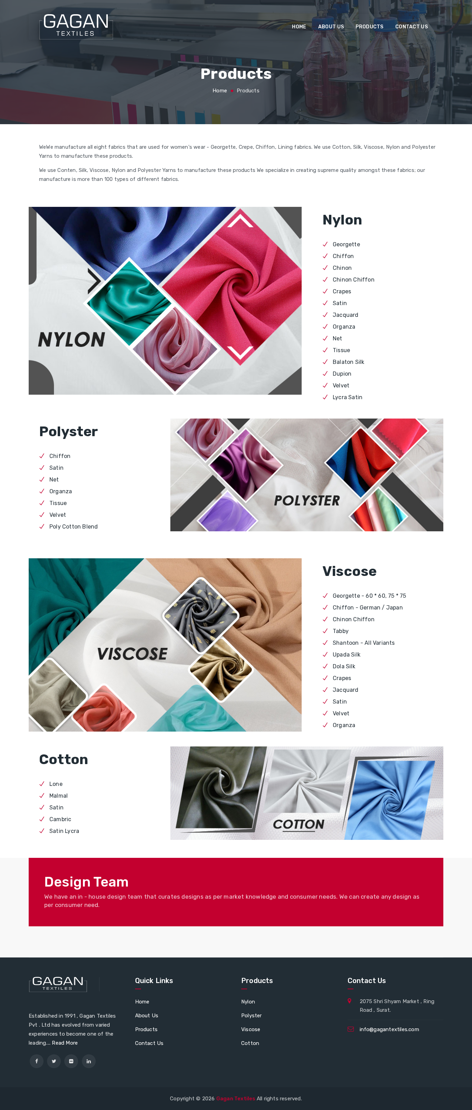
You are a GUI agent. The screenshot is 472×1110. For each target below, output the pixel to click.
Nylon (248, 1002)
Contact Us (149, 1043)
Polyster (251, 1015)
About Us (331, 27)
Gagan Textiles (236, 1098)
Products (369, 27)
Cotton (250, 1043)
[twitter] (54, 1061)
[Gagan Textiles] (76, 27)
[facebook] (37, 1061)
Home (299, 27)
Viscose (250, 1029)
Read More (65, 1043)
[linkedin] (89, 1061)
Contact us (411, 27)
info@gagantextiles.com (389, 1029)
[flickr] (71, 1061)
